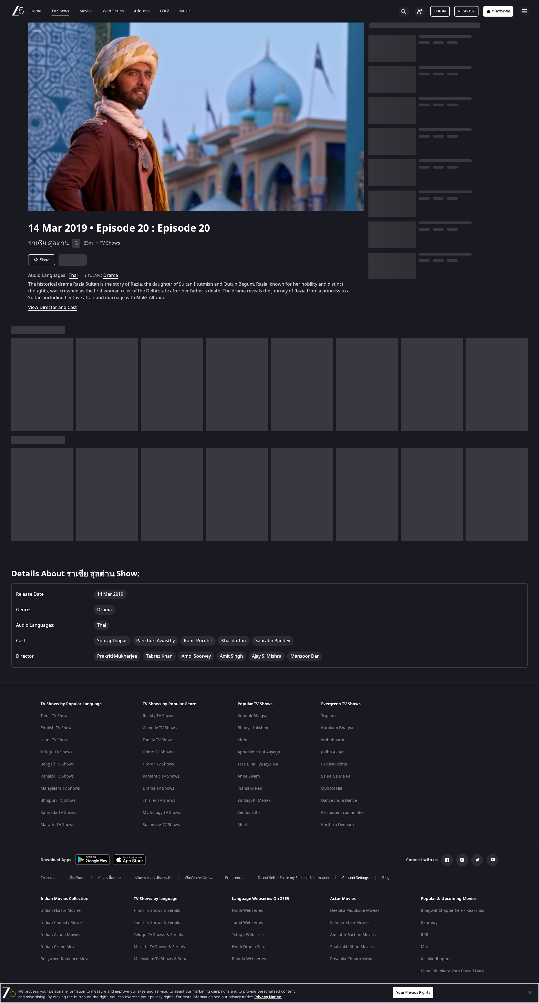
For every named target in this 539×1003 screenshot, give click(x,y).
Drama (110, 275)
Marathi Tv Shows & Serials (159, 947)
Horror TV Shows (158, 764)
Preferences (234, 877)
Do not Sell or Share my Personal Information (293, 877)
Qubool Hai (331, 788)
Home (35, 11)
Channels (48, 877)
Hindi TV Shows (55, 740)
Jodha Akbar (332, 752)
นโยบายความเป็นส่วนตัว (153, 877)
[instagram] (462, 860)
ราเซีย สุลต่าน (48, 243)
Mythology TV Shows (162, 813)
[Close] (530, 992)
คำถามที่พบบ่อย (110, 877)
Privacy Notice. (268, 997)
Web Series (113, 11)
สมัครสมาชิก (500, 11)
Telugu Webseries (249, 935)
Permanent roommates (342, 813)
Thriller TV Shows (159, 800)
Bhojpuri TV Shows (58, 800)
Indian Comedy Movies (62, 923)
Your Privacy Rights (413, 992)
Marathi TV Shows (57, 825)
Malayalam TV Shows (60, 788)
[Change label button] (420, 12)
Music (185, 11)
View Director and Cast (52, 307)
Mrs (424, 947)
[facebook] (447, 860)
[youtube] (492, 860)
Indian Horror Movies (61, 911)
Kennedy (429, 923)
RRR (424, 935)
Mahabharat (333, 740)
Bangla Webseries (249, 959)
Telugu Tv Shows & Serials (158, 935)
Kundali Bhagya (252, 716)
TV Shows (60, 11)
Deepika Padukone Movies (354, 911)
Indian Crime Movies (60, 947)
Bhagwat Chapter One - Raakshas (452, 911)
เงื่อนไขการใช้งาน (198, 877)
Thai (73, 275)
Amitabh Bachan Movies (353, 935)
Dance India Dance (339, 800)
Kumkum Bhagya (337, 728)
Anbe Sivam (249, 776)
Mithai (244, 740)
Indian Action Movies (60, 935)
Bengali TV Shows (57, 764)
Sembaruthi (249, 813)
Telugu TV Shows (56, 752)
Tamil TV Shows (55, 716)
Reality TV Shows (158, 716)
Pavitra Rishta (334, 764)
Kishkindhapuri (435, 959)
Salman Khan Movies (350, 923)
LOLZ (164, 11)
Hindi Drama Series (250, 947)
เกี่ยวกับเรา (77, 877)
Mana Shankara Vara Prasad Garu (452, 971)
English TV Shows (57, 728)
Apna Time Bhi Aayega (259, 752)
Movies (86, 11)
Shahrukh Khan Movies (352, 947)
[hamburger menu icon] (524, 11)
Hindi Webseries (247, 911)
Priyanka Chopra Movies (352, 959)
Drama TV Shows (158, 788)
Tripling (328, 716)
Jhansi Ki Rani (250, 788)
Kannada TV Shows (58, 813)
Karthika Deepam (337, 825)
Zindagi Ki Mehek (254, 800)
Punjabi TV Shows (57, 776)
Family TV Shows (158, 740)
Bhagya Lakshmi (253, 728)
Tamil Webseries (247, 923)
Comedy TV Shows (160, 728)
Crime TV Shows (158, 752)
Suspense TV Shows (161, 825)
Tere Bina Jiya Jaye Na (258, 764)
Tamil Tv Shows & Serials (157, 923)
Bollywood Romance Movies (67, 959)
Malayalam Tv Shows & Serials (162, 959)
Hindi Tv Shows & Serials (157, 911)
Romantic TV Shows (161, 776)
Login (440, 11)
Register (466, 11)
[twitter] (477, 860)
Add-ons (142, 11)
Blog (385, 877)
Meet (242, 825)
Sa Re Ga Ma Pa (335, 776)
